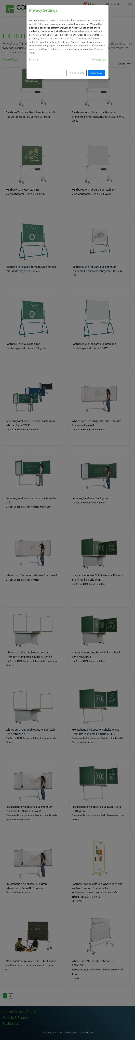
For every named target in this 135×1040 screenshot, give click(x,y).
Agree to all (96, 73)
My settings (99, 59)
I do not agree (76, 73)
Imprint (33, 59)
